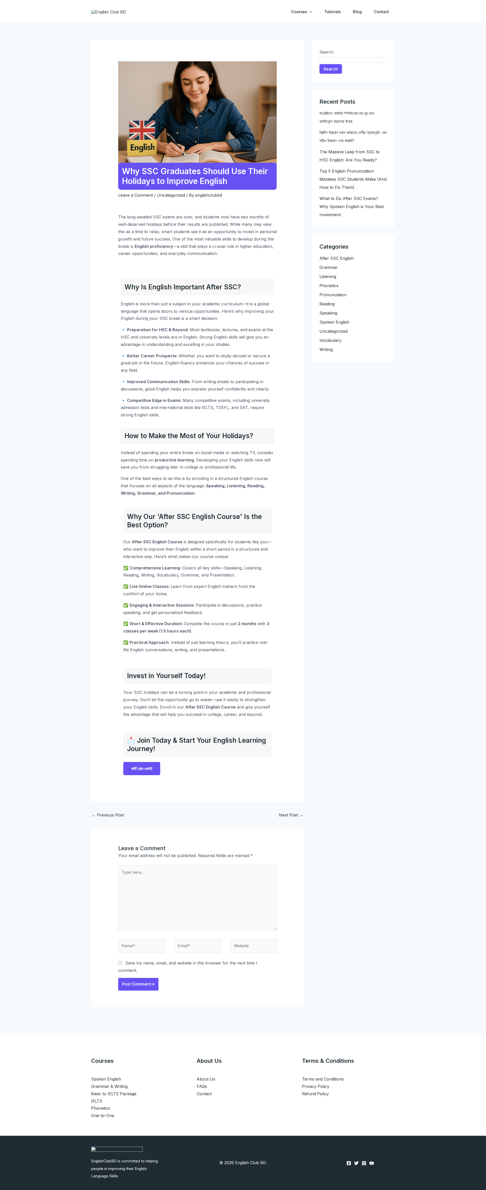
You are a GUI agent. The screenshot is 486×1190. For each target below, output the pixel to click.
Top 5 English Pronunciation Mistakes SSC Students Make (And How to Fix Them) (353, 179)
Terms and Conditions (323, 1079)
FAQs (202, 1086)
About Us (206, 1079)
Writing (326, 349)
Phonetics (328, 285)
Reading (327, 303)
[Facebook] (349, 1163)
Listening (327, 276)
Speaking (328, 312)
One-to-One (102, 1115)
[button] (309, 11)
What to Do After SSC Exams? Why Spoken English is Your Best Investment (351, 206)
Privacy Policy (315, 1086)
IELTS (96, 1101)
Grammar (328, 267)
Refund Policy (315, 1093)
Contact (381, 11)
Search (326, 51)
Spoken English (334, 322)
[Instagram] (364, 1163)
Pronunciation (333, 294)
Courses (299, 11)
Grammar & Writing (109, 1086)
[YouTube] (371, 1163)
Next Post (291, 814)
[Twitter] (356, 1163)
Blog (357, 11)
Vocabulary (330, 340)
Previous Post (108, 814)
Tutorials (332, 11)
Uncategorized (171, 195)
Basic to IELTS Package (113, 1093)
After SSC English (336, 258)
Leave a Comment (135, 195)
